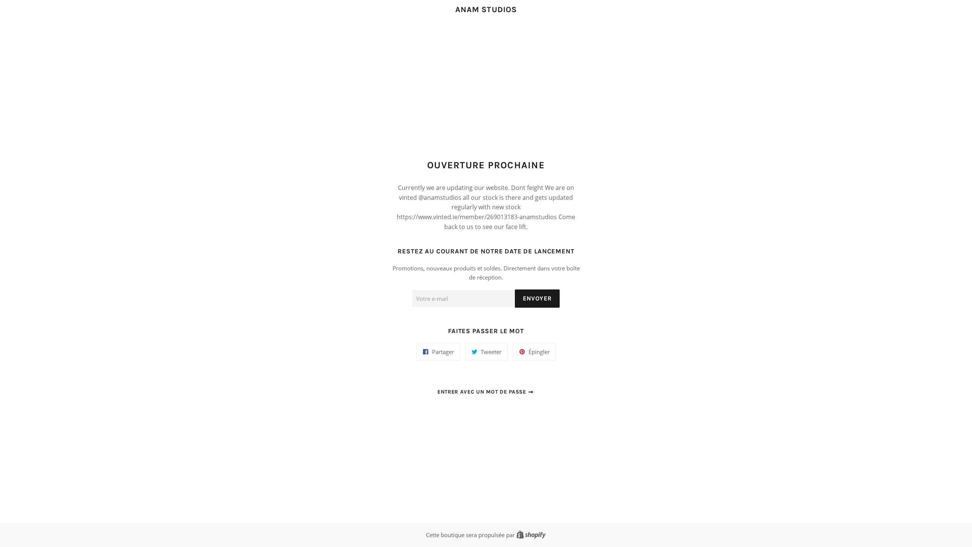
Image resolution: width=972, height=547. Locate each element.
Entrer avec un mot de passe (482, 392)
